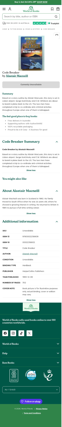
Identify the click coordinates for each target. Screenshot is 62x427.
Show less (30, 170)
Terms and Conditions (31, 413)
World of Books (26, 408)
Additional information (20, 221)
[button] (4, 9)
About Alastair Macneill (20, 191)
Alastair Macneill (17, 76)
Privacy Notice (40, 409)
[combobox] (30, 16)
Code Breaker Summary (21, 142)
